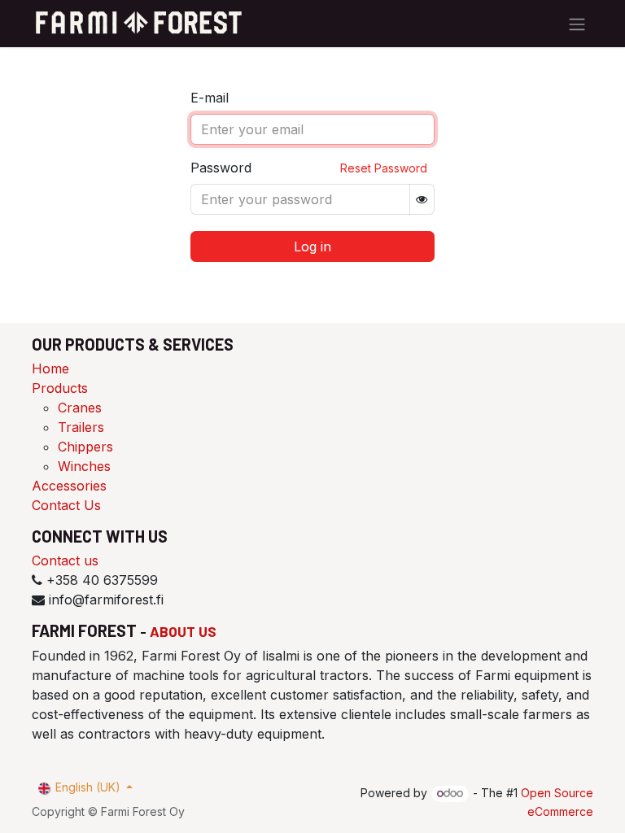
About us (183, 631)
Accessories (69, 486)
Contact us (65, 560)
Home (50, 368)
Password (220, 167)
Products (60, 388)
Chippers (85, 446)
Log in (312, 246)
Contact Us (66, 505)
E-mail (209, 97)
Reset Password (383, 168)
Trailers (81, 427)
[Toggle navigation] (577, 24)
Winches (84, 466)
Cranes (80, 407)
